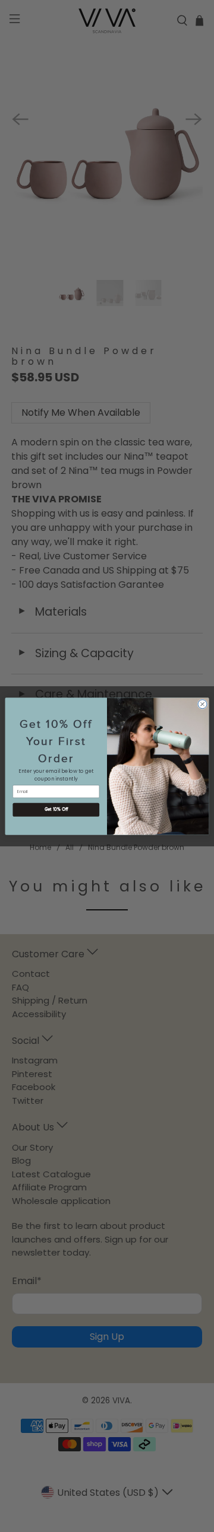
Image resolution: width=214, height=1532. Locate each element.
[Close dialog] (202, 703)
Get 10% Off (56, 809)
